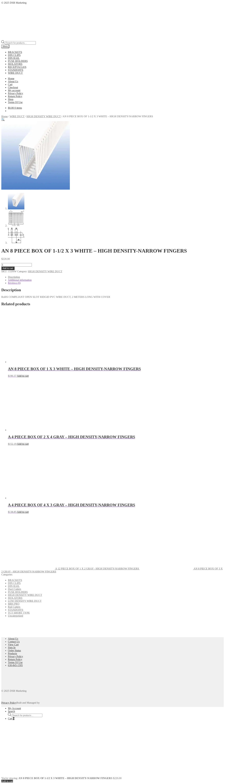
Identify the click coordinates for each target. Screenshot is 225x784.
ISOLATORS (15, 64)
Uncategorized (15, 615)
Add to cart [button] (23, 375)
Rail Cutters (14, 606)
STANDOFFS (15, 70)
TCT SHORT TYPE (19, 612)
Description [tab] (14, 277)
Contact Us (14, 641)
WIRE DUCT (15, 72)
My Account (14, 708)
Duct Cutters (14, 589)
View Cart (13, 644)
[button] (3, 119)
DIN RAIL (14, 58)
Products (12, 653)
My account (14, 90)
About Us (13, 81)
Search (11, 711)
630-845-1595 (15, 665)
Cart (10, 84)
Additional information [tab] (20, 280)
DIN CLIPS (14, 55)
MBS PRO (13, 603)
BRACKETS (15, 52)
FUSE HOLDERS (18, 61)
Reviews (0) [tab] (14, 283)
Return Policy (15, 96)
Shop (10, 99)
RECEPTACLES (17, 67)
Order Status (14, 650)
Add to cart (8, 268)
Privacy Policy (15, 93)
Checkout (13, 87)
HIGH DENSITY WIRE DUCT (44, 116)
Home (11, 78)
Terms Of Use (15, 102)
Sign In (11, 647)
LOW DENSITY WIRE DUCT (25, 600)
